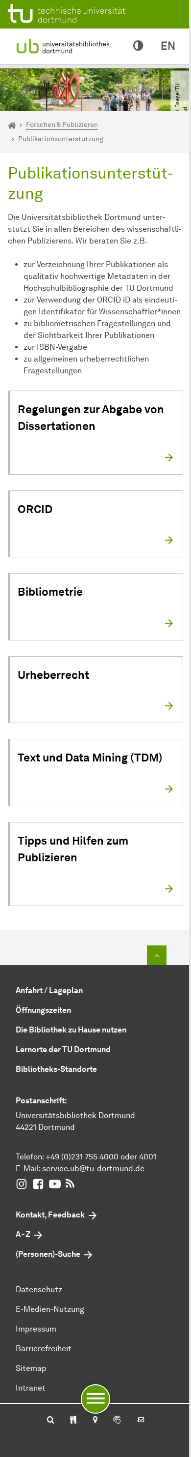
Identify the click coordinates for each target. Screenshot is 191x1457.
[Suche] (50, 1421)
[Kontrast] (138, 46)
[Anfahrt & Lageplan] (94, 1421)
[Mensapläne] (73, 1421)
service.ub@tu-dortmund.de (93, 1168)
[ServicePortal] (117, 1421)
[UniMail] (140, 1421)
